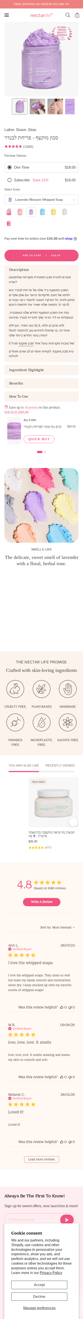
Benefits (16, 383)
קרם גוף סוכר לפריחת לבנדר (43, 427)
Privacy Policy (51, 1273)
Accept (39, 1285)
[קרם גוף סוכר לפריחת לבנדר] (14, 431)
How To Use (18, 396)
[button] (68, 15)
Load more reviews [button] (41, 1159)
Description (19, 270)
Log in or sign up (16, 412)
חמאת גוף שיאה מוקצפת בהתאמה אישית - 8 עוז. (52, 834)
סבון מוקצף (26, 343)
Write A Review (41, 902)
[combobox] (57, 927)
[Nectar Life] (41, 15)
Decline (39, 1297)
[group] (41, 4)
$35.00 (33, 841)
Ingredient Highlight (26, 370)
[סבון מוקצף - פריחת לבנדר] (20, 106)
